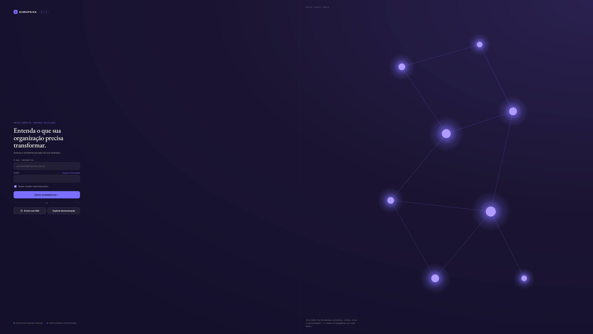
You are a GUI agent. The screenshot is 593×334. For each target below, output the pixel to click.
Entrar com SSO (31, 211)
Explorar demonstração (64, 211)
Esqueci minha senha (71, 173)
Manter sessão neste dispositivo (33, 186)
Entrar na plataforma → (47, 194)
